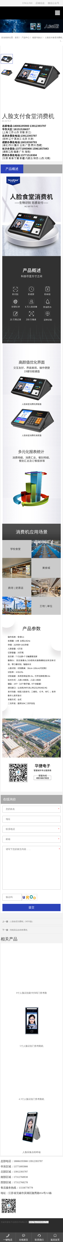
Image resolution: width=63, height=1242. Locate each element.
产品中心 (25, 37)
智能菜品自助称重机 (14, 930)
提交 (31, 907)
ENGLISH (27, 3)
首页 (17, 37)
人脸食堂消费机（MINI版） (18, 921)
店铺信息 (40, 3)
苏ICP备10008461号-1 (39, 1222)
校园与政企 (37, 37)
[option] (7, 59)
